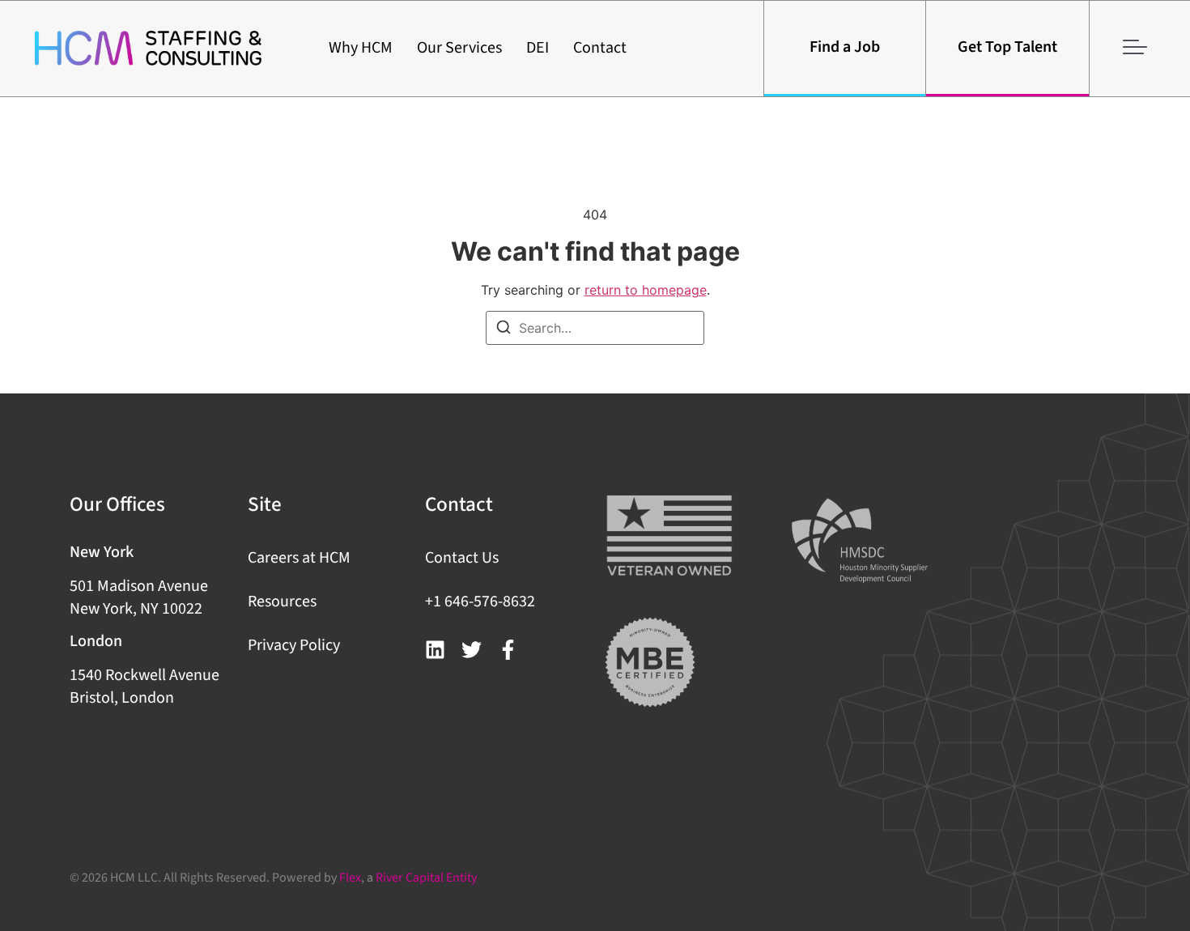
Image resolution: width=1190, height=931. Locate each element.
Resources (282, 601)
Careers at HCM (299, 557)
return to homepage (645, 290)
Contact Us (462, 557)
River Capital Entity (426, 877)
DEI (537, 47)
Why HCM (361, 47)
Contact (600, 47)
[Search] (503, 329)
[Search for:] (595, 328)
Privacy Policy (294, 645)
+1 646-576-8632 (480, 601)
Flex (350, 877)
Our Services (459, 47)
